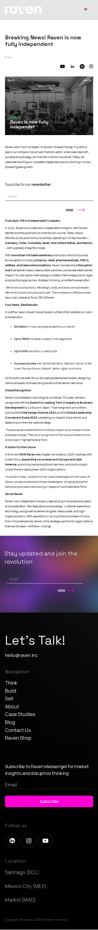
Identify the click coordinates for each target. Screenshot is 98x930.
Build (10, 690)
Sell (9, 698)
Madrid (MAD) (20, 899)
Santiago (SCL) (22, 872)
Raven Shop (18, 737)
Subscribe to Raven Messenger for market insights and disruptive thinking (47, 769)
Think (11, 682)
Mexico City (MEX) (25, 886)
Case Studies (20, 714)
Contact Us (18, 730)
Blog (10, 722)
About (12, 706)
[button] (72, 10)
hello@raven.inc (21, 655)
